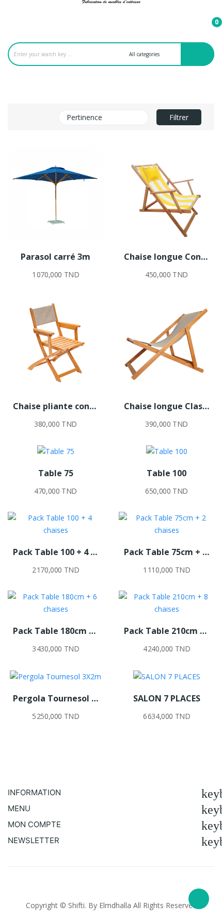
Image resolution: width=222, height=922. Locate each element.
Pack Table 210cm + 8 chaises (166, 631)
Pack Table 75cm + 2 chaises (166, 552)
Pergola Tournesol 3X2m (55, 698)
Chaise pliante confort (55, 406)
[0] (208, 17)
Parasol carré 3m (55, 257)
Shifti (76, 905)
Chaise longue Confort (166, 257)
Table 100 (166, 473)
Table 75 (55, 473)
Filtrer (178, 117)
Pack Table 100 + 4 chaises (55, 552)
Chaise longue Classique (166, 406)
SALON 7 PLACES (166, 698)
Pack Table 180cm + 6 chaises (55, 631)
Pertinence (102, 117)
